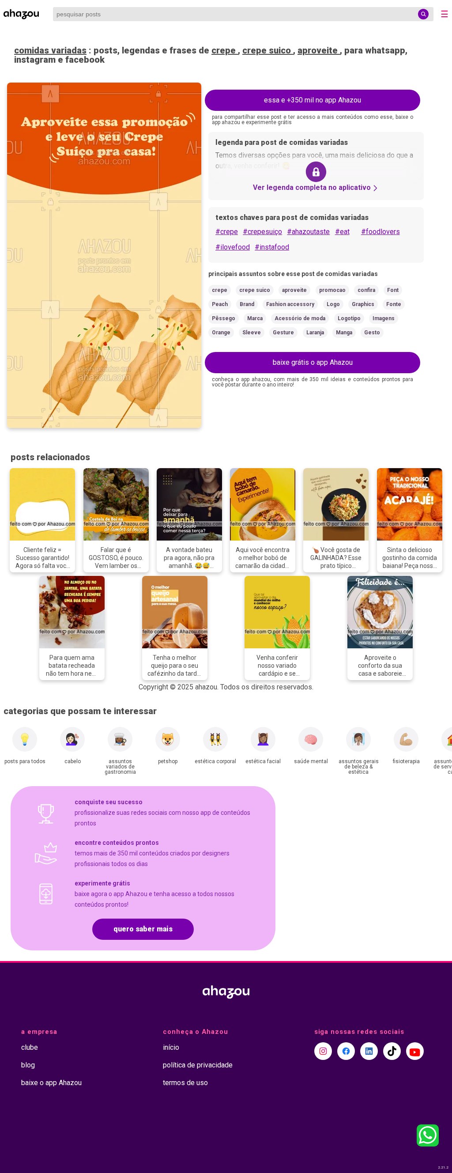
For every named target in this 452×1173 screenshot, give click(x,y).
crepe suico (267, 50)
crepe (224, 50)
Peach (220, 304)
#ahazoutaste (308, 231)
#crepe (226, 231)
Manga (344, 332)
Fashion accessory (290, 304)
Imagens (384, 318)
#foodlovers (380, 231)
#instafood (272, 247)
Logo (333, 304)
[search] (423, 14)
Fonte (393, 304)
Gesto (372, 332)
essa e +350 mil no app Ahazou (312, 100)
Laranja (315, 332)
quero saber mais (143, 929)
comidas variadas (50, 50)
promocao (332, 290)
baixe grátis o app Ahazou (313, 362)
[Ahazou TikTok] (392, 1051)
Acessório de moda (300, 318)
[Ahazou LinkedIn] (369, 1051)
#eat (342, 231)
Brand (247, 304)
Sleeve (251, 332)
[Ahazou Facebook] (346, 1051)
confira (366, 290)
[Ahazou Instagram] (323, 1051)
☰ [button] (444, 14)
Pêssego (223, 318)
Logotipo (349, 318)
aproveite (319, 50)
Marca (255, 318)
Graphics (363, 304)
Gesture (283, 332)
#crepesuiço (262, 231)
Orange (221, 332)
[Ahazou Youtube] (415, 1051)
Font (393, 290)
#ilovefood (232, 247)
